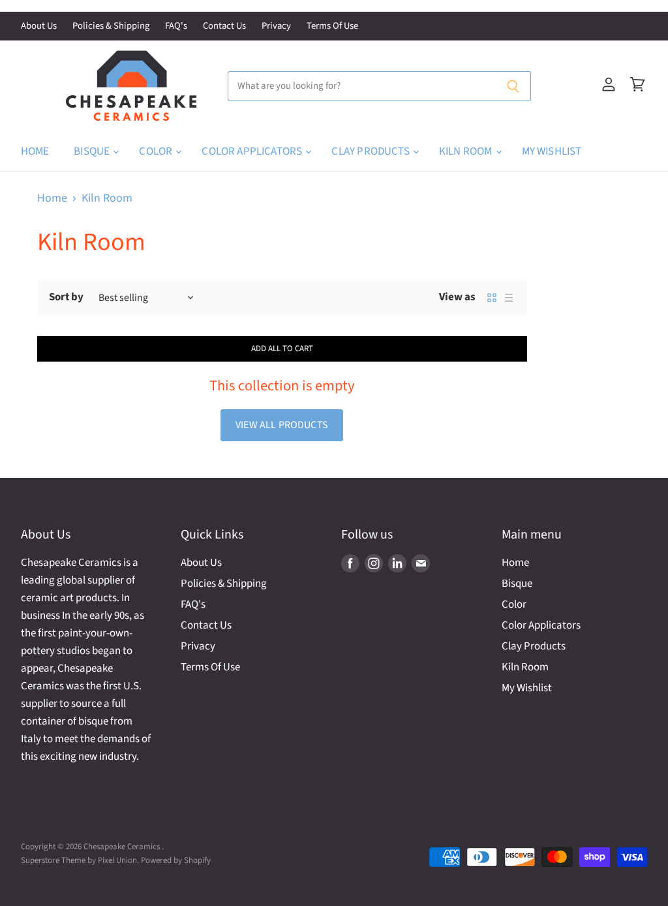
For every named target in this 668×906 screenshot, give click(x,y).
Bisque (93, 151)
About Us (39, 26)
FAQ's (176, 26)
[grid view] (491, 297)
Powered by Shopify (176, 860)
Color (156, 151)
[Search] (513, 86)
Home (35, 151)
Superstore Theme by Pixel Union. (80, 860)
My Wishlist (552, 151)
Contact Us (224, 26)
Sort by (66, 297)
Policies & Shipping (110, 26)
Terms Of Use (332, 26)
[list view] (508, 297)
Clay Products (371, 151)
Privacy (276, 26)
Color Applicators (253, 151)
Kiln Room (466, 151)
